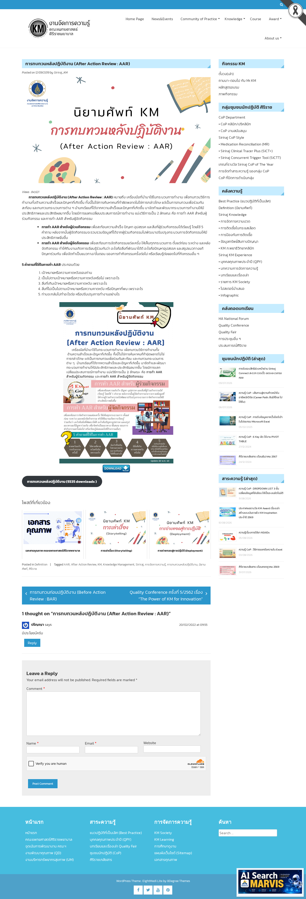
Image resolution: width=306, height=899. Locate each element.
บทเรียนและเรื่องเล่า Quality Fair (113, 846)
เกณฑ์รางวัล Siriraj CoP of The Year (246, 164)
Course (255, 19)
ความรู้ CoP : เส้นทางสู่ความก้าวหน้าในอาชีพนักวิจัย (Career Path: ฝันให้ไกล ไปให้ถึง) (260, 397)
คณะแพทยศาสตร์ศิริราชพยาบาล (48, 839)
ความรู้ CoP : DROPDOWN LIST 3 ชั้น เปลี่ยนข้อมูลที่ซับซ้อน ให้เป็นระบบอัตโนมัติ (261, 491)
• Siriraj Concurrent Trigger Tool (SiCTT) (250, 157)
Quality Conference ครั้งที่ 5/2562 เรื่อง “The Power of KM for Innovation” (166, 595)
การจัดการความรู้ (155, 564)
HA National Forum (234, 318)
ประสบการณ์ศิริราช (232, 345)
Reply (32, 643)
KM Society (163, 832)
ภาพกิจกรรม (228, 94)
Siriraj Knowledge (233, 214)
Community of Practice (199, 19)
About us (272, 38)
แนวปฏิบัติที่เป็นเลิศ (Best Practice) (116, 832)
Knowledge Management (118, 564)
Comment (35, 688)
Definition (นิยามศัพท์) (235, 207)
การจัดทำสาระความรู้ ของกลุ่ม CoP (244, 171)
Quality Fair (228, 332)
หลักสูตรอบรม (229, 87)
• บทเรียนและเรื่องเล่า (234, 275)
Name (32, 743)
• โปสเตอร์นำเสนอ (231, 288)
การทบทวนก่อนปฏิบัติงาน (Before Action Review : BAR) (68, 595)
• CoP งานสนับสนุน (233, 130)
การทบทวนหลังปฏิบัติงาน (182, 564)
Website (149, 742)
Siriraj (140, 564)
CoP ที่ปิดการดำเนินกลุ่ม (236, 177)
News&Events (162, 19)
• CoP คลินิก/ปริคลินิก (235, 124)
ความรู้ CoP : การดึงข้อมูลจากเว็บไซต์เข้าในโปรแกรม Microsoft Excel (260, 419)
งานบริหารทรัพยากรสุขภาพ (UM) (49, 859)
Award (274, 19)
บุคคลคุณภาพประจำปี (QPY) (110, 839)
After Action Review (83, 564)
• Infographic (229, 295)
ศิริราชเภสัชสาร (101, 859)
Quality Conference (234, 325)
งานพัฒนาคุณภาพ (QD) (43, 853)
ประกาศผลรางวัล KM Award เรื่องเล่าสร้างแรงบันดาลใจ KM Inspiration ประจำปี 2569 (259, 512)
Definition (41, 564)
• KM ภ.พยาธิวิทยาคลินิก (236, 248)
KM (100, 564)
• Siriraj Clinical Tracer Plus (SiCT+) (246, 151)
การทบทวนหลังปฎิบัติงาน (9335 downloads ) (62, 481)
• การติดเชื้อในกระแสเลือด (237, 228)
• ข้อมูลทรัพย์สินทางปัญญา (238, 241)
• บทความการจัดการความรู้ (238, 268)
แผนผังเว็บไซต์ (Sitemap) (173, 853)
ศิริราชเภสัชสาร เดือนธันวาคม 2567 (258, 457)
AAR (67, 564)
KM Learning (164, 839)
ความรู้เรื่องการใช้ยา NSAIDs (254, 533)
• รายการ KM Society (234, 281)
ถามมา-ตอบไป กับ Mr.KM (237, 80)
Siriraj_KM (61, 72)
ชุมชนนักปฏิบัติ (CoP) (105, 853)
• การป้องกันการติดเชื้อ (235, 234)
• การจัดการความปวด (234, 221)
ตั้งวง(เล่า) (226, 73)
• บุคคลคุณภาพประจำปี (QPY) (240, 261)
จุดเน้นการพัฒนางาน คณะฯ (45, 846)
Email (91, 743)
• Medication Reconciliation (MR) (244, 144)
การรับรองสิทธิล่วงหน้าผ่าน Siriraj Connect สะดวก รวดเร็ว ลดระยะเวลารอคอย (260, 373)
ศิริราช (33, 569)
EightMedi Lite (152, 881)
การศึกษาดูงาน (165, 846)
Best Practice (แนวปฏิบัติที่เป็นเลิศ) (245, 201)
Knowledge (233, 19)
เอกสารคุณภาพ (165, 859)
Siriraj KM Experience (235, 255)
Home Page (135, 19)
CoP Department (232, 117)
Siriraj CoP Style (231, 137)
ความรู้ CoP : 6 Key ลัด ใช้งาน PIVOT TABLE (259, 439)
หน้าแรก (31, 832)
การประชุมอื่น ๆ (230, 338)
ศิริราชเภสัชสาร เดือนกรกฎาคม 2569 (259, 567)
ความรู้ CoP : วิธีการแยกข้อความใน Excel (260, 550)
